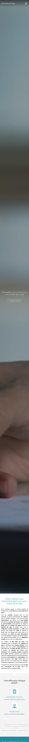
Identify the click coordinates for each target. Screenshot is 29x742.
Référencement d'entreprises (8, 730)
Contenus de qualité (22, 730)
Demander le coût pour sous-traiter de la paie (16, 724)
